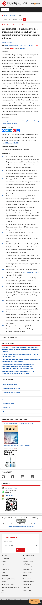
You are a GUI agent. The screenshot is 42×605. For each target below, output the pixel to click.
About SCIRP (28, 555)
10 (3, 269)
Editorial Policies (28, 561)
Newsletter (5, 400)
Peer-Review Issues (29, 567)
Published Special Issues (11, 388)
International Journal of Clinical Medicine (17, 445)
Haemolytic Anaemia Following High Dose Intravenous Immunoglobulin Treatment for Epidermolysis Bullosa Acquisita (20, 349)
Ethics (24, 558)
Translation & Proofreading (10, 587)
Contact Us (6, 407)
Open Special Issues (10, 384)
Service (5, 576)
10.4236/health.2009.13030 (14, 45)
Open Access (27, 579)
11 (3, 278)
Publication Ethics (28, 581)
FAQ (3, 411)
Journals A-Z (6, 558)
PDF (25, 45)
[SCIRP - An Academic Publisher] (14, 3)
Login (4, 10)
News (3, 572)
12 (3, 286)
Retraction (26, 587)
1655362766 (9, 495)
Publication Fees (28, 569)
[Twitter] (3, 476)
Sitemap (4, 567)
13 (3, 300)
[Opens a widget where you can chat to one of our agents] (34, 601)
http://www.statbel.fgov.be (31, 272)
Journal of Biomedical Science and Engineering (19, 423)
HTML (31, 45)
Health (4, 25)
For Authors (26, 564)
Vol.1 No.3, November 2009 (16, 25)
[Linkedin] (22, 476)
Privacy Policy (27, 590)
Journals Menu (8, 338)
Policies (26, 576)
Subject (4, 561)
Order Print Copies (8, 584)
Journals (12, 15)
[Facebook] (12, 476)
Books (4, 564)
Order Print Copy (8, 403)
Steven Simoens (7, 42)
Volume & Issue (7, 593)
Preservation (27, 584)
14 (3, 312)
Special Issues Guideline (11, 392)
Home (6, 15)
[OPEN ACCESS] (36, 3)
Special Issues (27, 572)
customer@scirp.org (11, 488)
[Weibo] (32, 476)
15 (3, 326)
